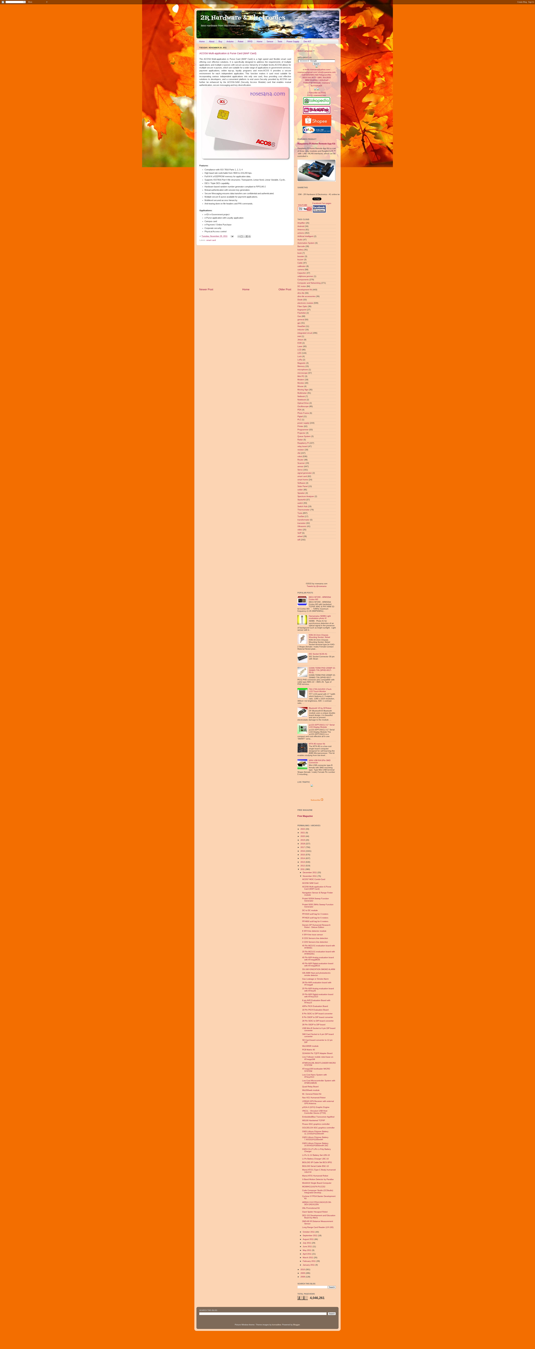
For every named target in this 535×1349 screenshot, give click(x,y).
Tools (280, 41)
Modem (300, 380)
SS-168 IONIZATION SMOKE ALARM (318, 969)
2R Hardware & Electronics (243, 18)
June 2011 (308, 1246)
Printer (300, 426)
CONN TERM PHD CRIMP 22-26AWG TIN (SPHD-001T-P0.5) (322, 670)
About (211, 41)
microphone (302, 370)
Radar (300, 440)
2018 (303, 844)
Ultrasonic (301, 526)
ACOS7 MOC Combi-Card (313, 879)
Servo (300, 470)
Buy (220, 41)
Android (300, 226)
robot (299, 456)
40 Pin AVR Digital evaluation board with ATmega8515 (317, 964)
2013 (303, 862)
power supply (303, 423)
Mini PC (300, 376)
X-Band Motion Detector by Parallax (318, 1179)
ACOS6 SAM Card (310, 883)
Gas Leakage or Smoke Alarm (315, 979)
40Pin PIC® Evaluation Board (315, 1006)
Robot (240, 41)
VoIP (299, 533)
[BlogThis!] (241, 236)
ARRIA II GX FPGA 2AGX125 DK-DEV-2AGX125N (317, 1203)
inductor (301, 330)
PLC (299, 420)
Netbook (301, 396)
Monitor (300, 383)
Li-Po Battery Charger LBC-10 (315, 1159)
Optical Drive (303, 403)
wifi (298, 540)
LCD (299, 350)
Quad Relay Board (310, 1087)
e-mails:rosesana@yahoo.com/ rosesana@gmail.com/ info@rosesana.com (317, 76)
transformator (303, 520)
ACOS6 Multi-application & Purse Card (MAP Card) (227, 53)
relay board (302, 446)
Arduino (230, 41)
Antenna (301, 230)
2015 (303, 855)
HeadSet (301, 326)
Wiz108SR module (310, 1046)
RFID (250, 41)
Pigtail (300, 416)
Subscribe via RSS (317, 93)
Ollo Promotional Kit (311, 1208)
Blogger (296, 1325)
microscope (302, 373)
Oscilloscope (303, 406)
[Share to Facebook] (246, 236)
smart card (211, 240)
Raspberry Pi (303, 443)
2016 (303, 851)
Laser (299, 346)
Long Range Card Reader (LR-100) (318, 1227)
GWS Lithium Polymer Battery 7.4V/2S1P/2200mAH (315, 1138)
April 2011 (307, 1254)
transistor (301, 523)
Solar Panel (302, 486)
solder (300, 490)
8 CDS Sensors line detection (315, 938)
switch (300, 503)
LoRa (299, 360)
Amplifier (301, 223)
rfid (298, 453)
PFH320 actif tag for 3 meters (315, 914)
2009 (303, 1273)
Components (303, 280)
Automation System (306, 243)
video (299, 530)
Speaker (301, 493)
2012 (303, 866)
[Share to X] (244, 236)
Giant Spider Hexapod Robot (315, 1212)
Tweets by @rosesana (316, 586)
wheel (300, 536)
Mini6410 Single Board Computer (316, 1183)
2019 (303, 840)
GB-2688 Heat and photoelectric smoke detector (316, 974)
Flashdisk (301, 313)
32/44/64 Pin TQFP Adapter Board (317, 1053)
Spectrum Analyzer (305, 496)
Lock (299, 356)
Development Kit (304, 290)
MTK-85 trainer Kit (317, 744)
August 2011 (308, 1239)
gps (299, 323)
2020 (303, 836)
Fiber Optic (302, 306)
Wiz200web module (310, 1090)
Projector (301, 433)
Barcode (301, 246)
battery (300, 250)
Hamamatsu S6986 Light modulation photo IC (320, 617)
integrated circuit (304, 333)
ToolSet (300, 516)
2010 (303, 1269)
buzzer (300, 260)
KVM (299, 343)
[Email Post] (232, 236)
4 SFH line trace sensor (312, 935)
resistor (300, 450)
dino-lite (300, 293)
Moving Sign (302, 390)
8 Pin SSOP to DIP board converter (317, 1017)
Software (301, 483)
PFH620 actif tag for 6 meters (315, 918)
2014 (303, 858)
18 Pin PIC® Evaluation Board (315, 1010)
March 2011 (308, 1258)
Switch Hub (302, 506)
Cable (300, 263)
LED (299, 353)
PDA (299, 410)
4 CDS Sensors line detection (315, 942)
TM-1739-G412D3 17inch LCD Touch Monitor (320, 690)
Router (300, 460)
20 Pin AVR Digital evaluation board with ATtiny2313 (317, 995)
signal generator (304, 473)
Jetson (300, 340)
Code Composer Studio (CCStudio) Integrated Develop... (317, 1191)
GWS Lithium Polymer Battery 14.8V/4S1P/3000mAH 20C (315, 1144)
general (300, 320)
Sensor (270, 41)
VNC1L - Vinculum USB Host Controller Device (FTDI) (314, 1112)
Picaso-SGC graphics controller (316, 1124)
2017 (303, 847)
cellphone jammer (305, 276)
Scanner (301, 463)
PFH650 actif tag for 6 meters (315, 921)
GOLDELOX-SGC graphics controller (318, 1128)
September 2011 (310, 1235)
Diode (300, 300)
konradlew (276, 1325)
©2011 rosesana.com (316, 95)
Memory (301, 366)
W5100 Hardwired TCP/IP (313, 1120)
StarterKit (301, 500)
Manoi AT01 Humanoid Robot (315, 1176)
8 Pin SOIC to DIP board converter (317, 1014)
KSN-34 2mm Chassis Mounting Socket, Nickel (319, 636)
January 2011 (309, 1265)
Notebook (301, 400)
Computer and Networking (309, 283)
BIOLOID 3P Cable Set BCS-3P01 (317, 1162)
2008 (303, 1277)
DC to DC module (310, 910)
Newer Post (206, 289)
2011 (303, 869)
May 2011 (307, 1250)
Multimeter (302, 393)
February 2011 (309, 1261)
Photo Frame (303, 413)
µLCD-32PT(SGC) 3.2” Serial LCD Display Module (322, 726)
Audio (299, 240)
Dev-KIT (307, 41)
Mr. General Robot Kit (311, 1094)
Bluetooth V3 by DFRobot (320, 708)
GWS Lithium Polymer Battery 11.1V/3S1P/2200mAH (315, 1132)
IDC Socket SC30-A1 (318, 654)
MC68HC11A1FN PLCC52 (313, 1187)
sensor (300, 466)
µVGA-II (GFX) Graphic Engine (315, 1107)
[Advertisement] (245, 266)
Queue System (304, 436)
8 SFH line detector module (314, 931)
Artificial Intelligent (305, 236)
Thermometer (303, 510)
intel (299, 336)
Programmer (303, 430)
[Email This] (239, 236)
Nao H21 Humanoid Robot (313, 1098)
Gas (299, 316)
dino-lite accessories (306, 296)
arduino (300, 233)
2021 (303, 833)
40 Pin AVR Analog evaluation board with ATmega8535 (318, 958)
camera (300, 270)
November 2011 (310, 876)
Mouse (300, 386)
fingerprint (301, 310)
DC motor (301, 286)
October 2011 (309, 1232)
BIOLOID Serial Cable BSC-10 (315, 1166)
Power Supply (293, 41)
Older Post (285, 289)
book (299, 253)
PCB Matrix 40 (308, 1050)
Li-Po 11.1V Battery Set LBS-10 (316, 1155)
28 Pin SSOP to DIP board (313, 1025)
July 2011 (307, 1243)
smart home (302, 480)
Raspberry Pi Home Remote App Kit (316, 144)
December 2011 (310, 872)
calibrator (301, 266)
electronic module (305, 303)
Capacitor (301, 273)
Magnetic (301, 363)
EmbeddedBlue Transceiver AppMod (318, 1117)
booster (300, 256)
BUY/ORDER (316, 86)
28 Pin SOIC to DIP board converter (318, 1021)
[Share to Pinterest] (249, 236)
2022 (303, 829)
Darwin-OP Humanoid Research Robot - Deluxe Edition (316, 926)
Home (202, 41)
